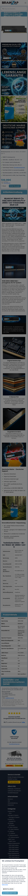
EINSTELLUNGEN (9, 889)
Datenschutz (5, 884)
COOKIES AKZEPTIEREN (11, 893)
